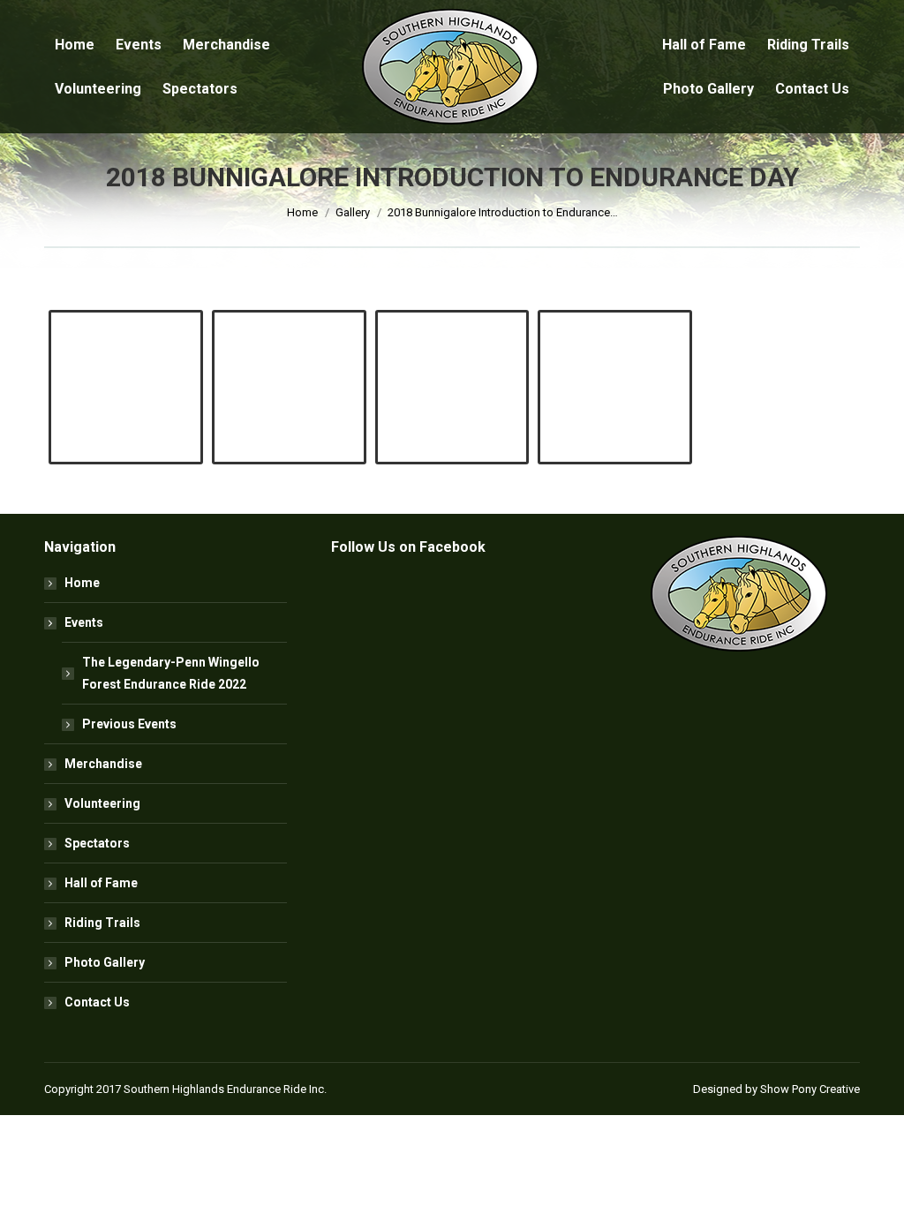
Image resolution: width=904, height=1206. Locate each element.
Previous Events (129, 724)
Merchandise (103, 764)
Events (83, 622)
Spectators (97, 843)
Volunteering (102, 803)
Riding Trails (102, 923)
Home (82, 583)
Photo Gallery (104, 962)
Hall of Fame (101, 883)
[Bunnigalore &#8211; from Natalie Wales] (452, 368)
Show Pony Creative (810, 1089)
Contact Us (97, 1002)
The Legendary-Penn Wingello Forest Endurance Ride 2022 (171, 673)
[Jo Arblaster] (126, 368)
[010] (615, 368)
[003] (289, 368)
